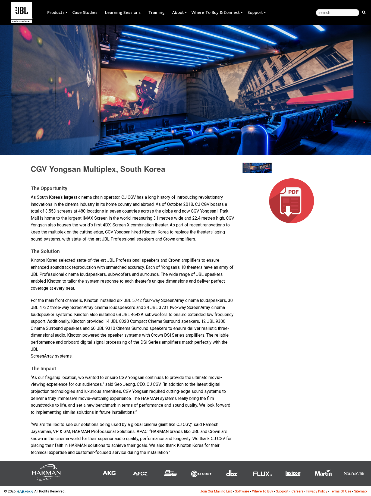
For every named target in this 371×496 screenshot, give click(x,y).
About (178, 12)
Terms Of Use (340, 491)
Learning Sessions (123, 12)
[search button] (363, 12)
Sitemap (360, 491)
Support (255, 12)
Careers (297, 491)
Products (56, 12)
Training (156, 12)
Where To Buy (262, 491)
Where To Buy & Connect (215, 12)
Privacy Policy (316, 491)
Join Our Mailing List (216, 491)
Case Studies (85, 12)
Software (242, 491)
